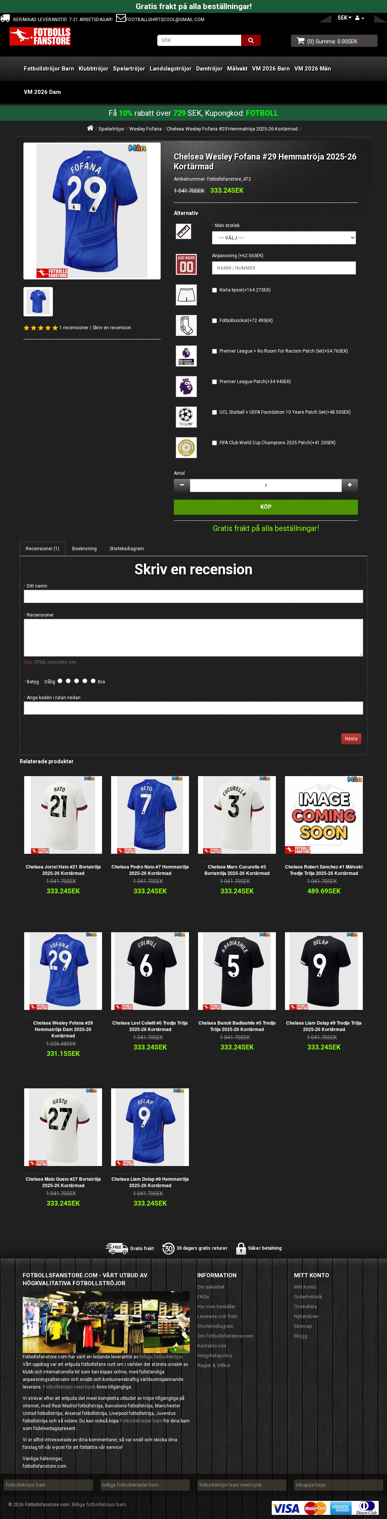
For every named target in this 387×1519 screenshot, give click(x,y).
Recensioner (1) (42, 548)
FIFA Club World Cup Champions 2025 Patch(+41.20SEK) (278, 442)
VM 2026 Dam (42, 92)
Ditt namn (37, 586)
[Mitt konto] (359, 18)
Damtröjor (209, 68)
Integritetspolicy (214, 1355)
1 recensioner (73, 327)
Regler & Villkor (214, 1365)
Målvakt (237, 68)
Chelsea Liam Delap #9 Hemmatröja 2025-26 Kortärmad (150, 1182)
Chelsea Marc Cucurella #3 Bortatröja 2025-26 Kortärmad (236, 869)
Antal (179, 473)
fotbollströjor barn (26, 1485)
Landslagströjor (171, 68)
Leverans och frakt (217, 1316)
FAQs (203, 1297)
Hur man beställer (216, 1306)
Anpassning (224, 255)
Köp (266, 506)
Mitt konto (305, 1287)
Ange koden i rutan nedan (53, 697)
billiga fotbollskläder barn (130, 1485)
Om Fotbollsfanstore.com (225, 1336)
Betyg (33, 681)
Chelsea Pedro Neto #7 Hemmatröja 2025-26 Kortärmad (150, 869)
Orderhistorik (308, 1297)
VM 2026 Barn (271, 68)
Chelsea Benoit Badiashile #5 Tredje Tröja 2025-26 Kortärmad (237, 1026)
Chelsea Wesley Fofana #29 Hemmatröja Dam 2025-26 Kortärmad (63, 1029)
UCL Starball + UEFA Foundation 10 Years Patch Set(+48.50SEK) (285, 412)
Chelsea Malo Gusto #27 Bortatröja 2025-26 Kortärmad (63, 1182)
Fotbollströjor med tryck (69, 1387)
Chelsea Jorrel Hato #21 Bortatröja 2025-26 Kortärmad (63, 869)
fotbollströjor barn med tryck (230, 1485)
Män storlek (227, 225)
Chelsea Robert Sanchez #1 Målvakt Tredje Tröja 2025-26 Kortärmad (324, 869)
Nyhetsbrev (306, 1316)
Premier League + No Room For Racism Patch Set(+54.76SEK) (284, 351)
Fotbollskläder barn (141, 1421)
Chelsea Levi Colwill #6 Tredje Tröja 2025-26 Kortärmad (150, 1026)
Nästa (351, 738)
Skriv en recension (112, 327)
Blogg (300, 1336)
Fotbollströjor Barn (49, 68)
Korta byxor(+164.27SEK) (245, 290)
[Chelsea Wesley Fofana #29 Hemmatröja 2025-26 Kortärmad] (92, 211)
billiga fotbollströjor (161, 1356)
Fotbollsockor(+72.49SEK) (246, 320)
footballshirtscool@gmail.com (165, 19)
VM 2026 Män (312, 68)
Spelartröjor (129, 68)
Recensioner (40, 615)
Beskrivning (84, 548)
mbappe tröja (310, 1485)
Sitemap (303, 1326)
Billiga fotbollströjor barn (99, 1504)
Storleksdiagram (127, 548)
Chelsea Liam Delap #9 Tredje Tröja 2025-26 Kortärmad (324, 1026)
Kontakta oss (211, 1346)
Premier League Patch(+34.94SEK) (255, 381)
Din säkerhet (210, 1287)
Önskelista (305, 1306)
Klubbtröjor (93, 68)
